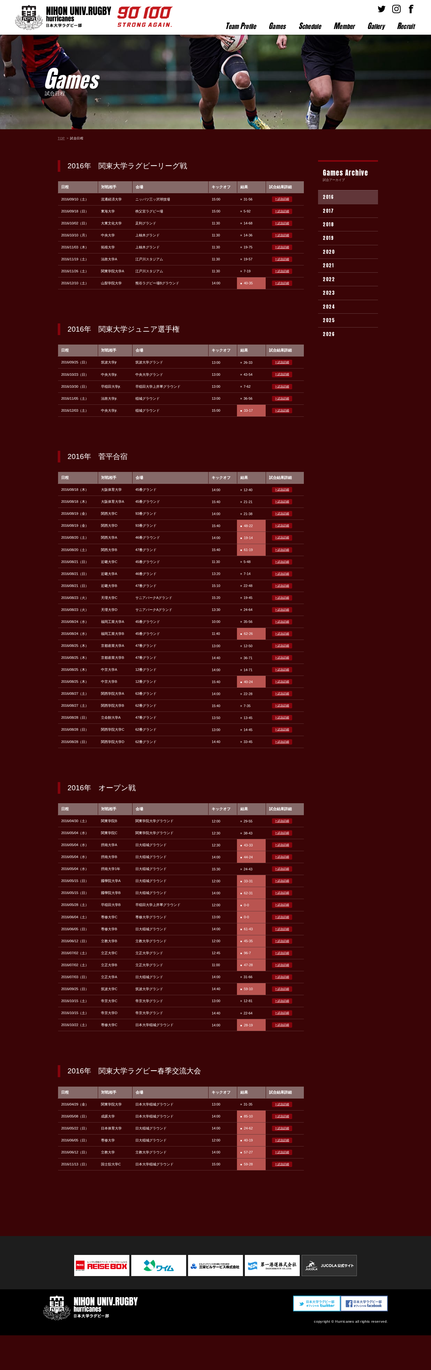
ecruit (405, 26)
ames (277, 26)
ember (344, 26)
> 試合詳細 (282, 198)
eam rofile (240, 26)
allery (375, 26)
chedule (309, 26)
